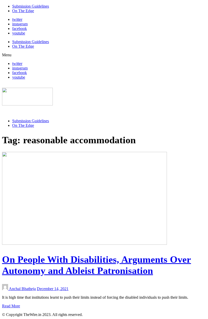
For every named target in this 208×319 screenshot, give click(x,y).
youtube (18, 33)
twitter (17, 19)
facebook (19, 28)
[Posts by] (5, 289)
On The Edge (23, 11)
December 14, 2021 (52, 289)
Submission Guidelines (30, 6)
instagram (20, 24)
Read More (11, 306)
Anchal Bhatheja (22, 289)
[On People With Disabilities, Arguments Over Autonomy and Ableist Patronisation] (84, 243)
